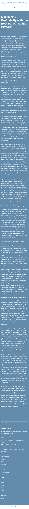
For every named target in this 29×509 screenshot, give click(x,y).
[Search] (26, 422)
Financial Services (5, 472)
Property (3, 487)
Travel (2, 498)
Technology (4, 495)
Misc (2, 482)
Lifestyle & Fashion (6, 480)
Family (3, 469)
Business (3, 459)
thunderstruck (6, 30)
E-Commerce (4, 461)
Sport (2, 493)
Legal (2, 477)
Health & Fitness (5, 474)
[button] (14, 7)
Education (3, 464)
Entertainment (4, 467)
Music (2, 485)
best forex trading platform (7, 131)
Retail (2, 490)
